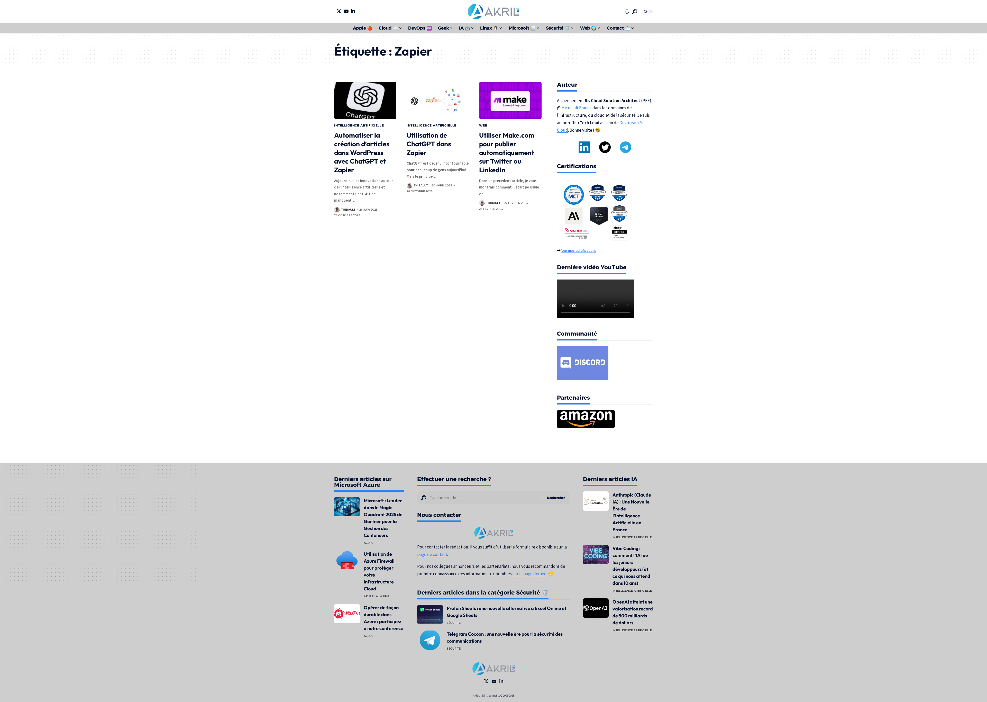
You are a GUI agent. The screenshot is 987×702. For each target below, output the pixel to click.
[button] (634, 11)
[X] (338, 11)
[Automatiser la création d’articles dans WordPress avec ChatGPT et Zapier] (365, 100)
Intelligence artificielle (359, 125)
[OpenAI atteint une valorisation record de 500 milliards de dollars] (596, 608)
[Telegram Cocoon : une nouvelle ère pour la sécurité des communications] (430, 640)
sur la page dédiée (529, 574)
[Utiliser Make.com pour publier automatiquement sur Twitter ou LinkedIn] (510, 100)
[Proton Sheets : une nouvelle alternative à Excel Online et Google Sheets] (430, 614)
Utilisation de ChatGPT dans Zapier (429, 144)
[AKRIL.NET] (493, 11)
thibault (348, 209)
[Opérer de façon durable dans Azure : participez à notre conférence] (347, 613)
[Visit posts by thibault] (337, 209)
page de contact (432, 554)
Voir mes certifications (578, 250)
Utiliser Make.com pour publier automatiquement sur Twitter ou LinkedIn (506, 152)
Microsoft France (576, 108)
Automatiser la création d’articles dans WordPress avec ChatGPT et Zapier (361, 152)
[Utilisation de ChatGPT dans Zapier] (438, 100)
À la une (382, 596)
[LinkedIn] (353, 11)
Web (483, 125)
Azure (368, 543)
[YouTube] (346, 11)
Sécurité (454, 623)
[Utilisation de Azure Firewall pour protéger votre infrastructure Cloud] (347, 560)
